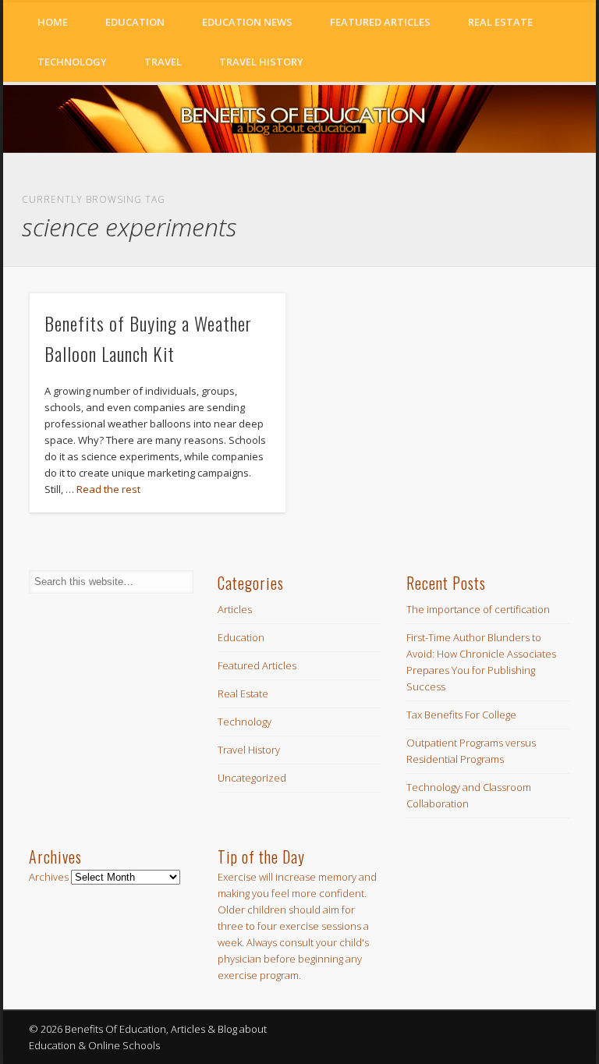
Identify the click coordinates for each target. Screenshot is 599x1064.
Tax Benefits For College (461, 715)
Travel (163, 62)
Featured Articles (380, 22)
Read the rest (108, 489)
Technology (72, 62)
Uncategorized (252, 778)
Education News (247, 22)
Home (52, 22)
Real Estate (500, 22)
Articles (235, 609)
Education (135, 22)
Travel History (261, 62)
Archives (49, 877)
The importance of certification (478, 609)
